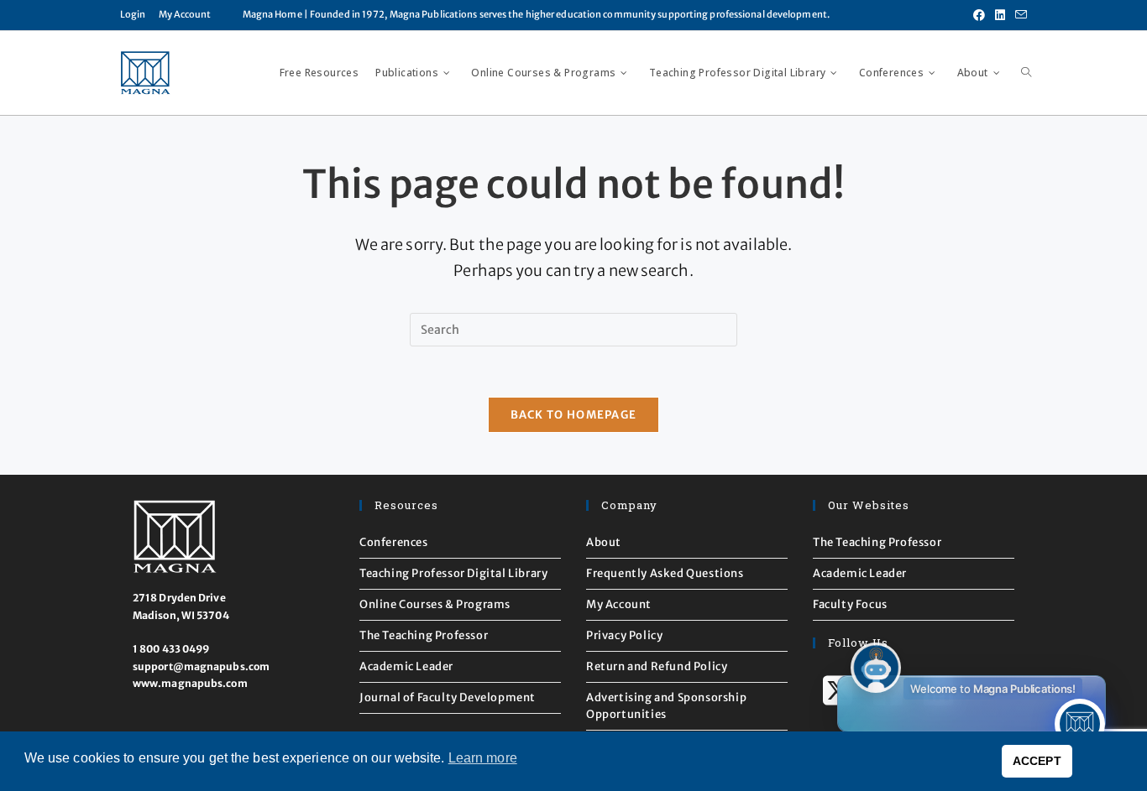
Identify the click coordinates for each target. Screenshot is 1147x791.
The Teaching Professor (423, 635)
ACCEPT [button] (1037, 761)
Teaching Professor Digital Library (453, 573)
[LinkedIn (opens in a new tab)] (1000, 15)
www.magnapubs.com (190, 683)
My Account (185, 14)
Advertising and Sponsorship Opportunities (666, 705)
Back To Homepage (574, 415)
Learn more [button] (482, 758)
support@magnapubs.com (201, 666)
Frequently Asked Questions (665, 573)
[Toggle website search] (1026, 73)
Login (133, 14)
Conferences (393, 542)
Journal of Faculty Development (447, 697)
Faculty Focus (850, 604)
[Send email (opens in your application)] (1018, 15)
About (603, 542)
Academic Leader (406, 666)
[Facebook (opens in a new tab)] (979, 15)
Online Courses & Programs (435, 604)
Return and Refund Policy (656, 666)
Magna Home (272, 14)
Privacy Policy (624, 635)
